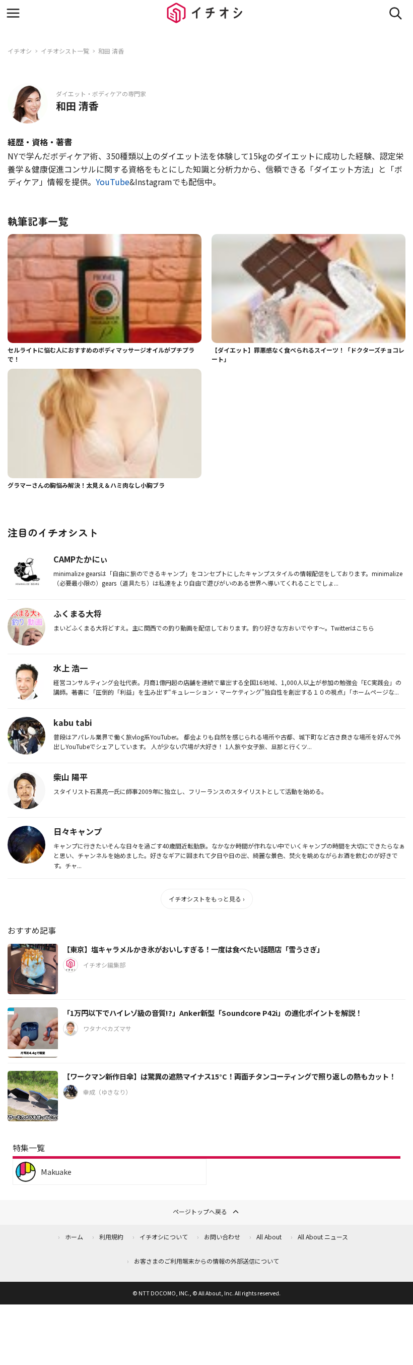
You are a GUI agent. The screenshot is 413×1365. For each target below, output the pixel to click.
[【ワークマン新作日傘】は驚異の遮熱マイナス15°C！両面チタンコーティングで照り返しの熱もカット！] (33, 1096)
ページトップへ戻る (200, 1211)
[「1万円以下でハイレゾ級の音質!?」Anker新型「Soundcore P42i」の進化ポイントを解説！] (33, 1032)
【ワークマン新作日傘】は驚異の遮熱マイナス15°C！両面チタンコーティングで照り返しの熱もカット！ (229, 1076)
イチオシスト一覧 (65, 50)
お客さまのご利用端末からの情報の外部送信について (206, 1261)
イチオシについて (164, 1236)
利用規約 (111, 1236)
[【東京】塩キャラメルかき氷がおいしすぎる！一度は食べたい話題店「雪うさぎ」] (33, 969)
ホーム (74, 1236)
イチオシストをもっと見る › (207, 898)
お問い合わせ (222, 1236)
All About (269, 1236)
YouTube (112, 182)
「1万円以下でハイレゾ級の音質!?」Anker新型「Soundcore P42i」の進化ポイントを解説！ (212, 1012)
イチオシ (20, 50)
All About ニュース (323, 1236)
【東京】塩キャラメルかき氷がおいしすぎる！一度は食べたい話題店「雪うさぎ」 (193, 949)
